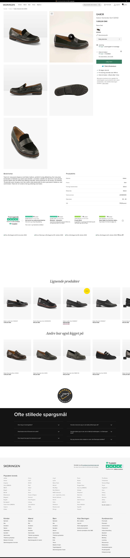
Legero (30, 509)
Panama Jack (56, 507)
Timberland (105, 480)
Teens (54, 542)
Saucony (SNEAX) (81, 487)
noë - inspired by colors (59, 495)
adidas (5, 478)
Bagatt (5, 490)
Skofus (79, 497)
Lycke (54, 480)
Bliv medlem (80, 521)
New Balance (56, 490)
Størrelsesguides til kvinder (11, 542)
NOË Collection (57, 492)
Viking (103, 492)
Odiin (54, 502)
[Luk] (126, 1)
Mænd (25, 4)
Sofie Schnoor (81, 499)
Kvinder (20, 4)
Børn (29, 4)
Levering (104, 540)
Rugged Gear (80, 485)
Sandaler (6, 533)
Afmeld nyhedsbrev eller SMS (85, 530)
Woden (104, 495)
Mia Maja (55, 487)
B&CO (5, 487)
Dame (10, 9)
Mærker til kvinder (8, 540)
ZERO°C (104, 502)
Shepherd (79, 492)
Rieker (79, 480)
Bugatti (5, 499)
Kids (54, 540)
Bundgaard (6, 502)
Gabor (29, 487)
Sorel (78, 502)
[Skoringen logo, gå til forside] (9, 5)
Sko (5, 523)
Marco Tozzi (56, 483)
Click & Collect (106, 525)
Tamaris (79, 509)
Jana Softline (31, 504)
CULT (29, 480)
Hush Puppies (31, 499)
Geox (29, 492)
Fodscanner (105, 528)
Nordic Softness (57, 497)
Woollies (104, 497)
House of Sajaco (32, 495)
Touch (103, 485)
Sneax (33, 4)
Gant (29, 490)
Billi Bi (5, 492)
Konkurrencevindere (82, 528)
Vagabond (104, 487)
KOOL (29, 507)
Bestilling (104, 535)
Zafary (103, 499)
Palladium (55, 504)
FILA (29, 485)
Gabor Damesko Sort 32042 (20, 9)
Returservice (105, 542)
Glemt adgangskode (82, 525)
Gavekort (104, 533)
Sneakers (6, 525)
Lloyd (54, 478)
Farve (98, 25)
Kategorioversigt (106, 552)
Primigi (54, 509)
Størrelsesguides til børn (59, 549)
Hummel (30, 497)
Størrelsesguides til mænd (35, 540)
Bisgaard (6, 497)
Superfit (79, 507)
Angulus (6, 483)
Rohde (79, 483)
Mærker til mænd (32, 537)
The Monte (105, 478)
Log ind (79, 523)
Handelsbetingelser (107, 547)
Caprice (6, 507)
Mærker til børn (57, 545)
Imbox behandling (106, 530)
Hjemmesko (7, 535)
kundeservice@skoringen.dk (90, 465)
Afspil (71, 37)
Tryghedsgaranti (57, 547)
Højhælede (6, 530)
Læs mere (72, 1)
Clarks (5, 509)
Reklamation (105, 545)
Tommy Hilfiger (106, 483)
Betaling (104, 537)
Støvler (5, 528)
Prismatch (104, 523)
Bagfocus (39, 4)
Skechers (79, 495)
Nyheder (6, 521)
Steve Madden (81, 504)
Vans (103, 490)
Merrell (54, 485)
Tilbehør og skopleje (9, 537)
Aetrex (5, 480)
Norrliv (54, 499)
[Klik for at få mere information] (121, 51)
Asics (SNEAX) (7, 485)
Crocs (29, 478)
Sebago (79, 490)
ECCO (29, 483)
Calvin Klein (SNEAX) (9, 504)
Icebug (30, 502)
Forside (5, 9)
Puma (78, 478)
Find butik (104, 521)
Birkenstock (7, 495)
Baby (54, 537)
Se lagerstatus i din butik (106, 56)
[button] (19, 252)
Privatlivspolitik (106, 549)
